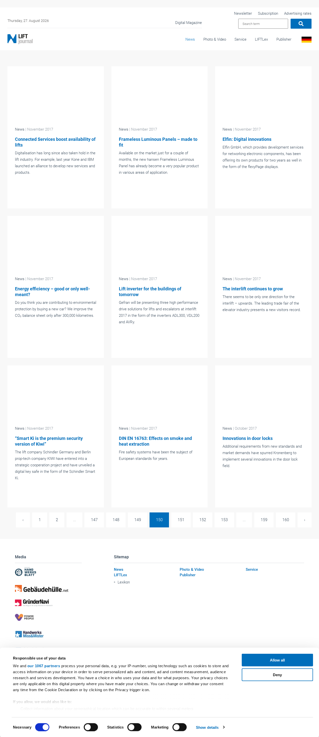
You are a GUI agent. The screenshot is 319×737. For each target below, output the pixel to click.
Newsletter (243, 13)
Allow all (277, 660)
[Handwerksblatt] (48, 572)
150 (159, 519)
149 (137, 519)
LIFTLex (261, 39)
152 (202, 519)
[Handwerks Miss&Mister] (48, 634)
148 (116, 519)
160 (285, 519)
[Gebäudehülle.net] (48, 588)
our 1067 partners (43, 666)
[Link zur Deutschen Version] (306, 40)
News (190, 39)
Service (240, 39)
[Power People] (48, 617)
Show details (207, 727)
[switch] (91, 727)
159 (264, 519)
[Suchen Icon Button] (301, 24)
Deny (277, 674)
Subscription (268, 13)
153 (224, 519)
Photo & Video (214, 39)
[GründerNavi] (48, 602)
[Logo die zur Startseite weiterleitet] (20, 39)
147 (94, 519)
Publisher (283, 39)
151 (181, 519)
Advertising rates (298, 13)
